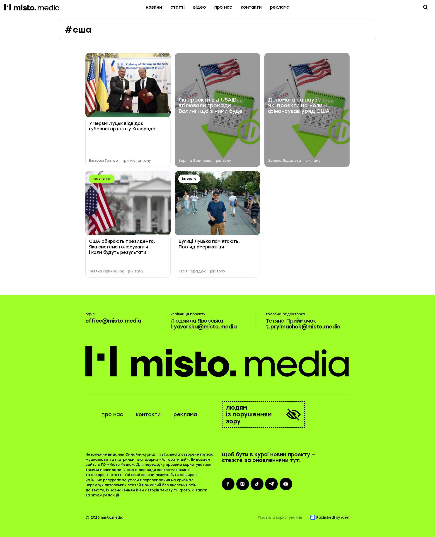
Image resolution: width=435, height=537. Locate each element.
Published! (325, 517)
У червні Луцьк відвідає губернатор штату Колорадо (122, 126)
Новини (154, 7)
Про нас (223, 7)
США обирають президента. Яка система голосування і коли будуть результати (122, 247)
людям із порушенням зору (249, 414)
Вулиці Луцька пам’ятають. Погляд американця (209, 244)
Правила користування (280, 517)
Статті (177, 7)
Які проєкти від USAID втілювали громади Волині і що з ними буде (210, 105)
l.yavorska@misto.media (204, 327)
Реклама (279, 7)
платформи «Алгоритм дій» (162, 460)
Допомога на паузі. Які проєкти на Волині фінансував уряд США (299, 105)
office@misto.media (113, 321)
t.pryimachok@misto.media (303, 327)
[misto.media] (217, 362)
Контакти (251, 7)
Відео (199, 7)
